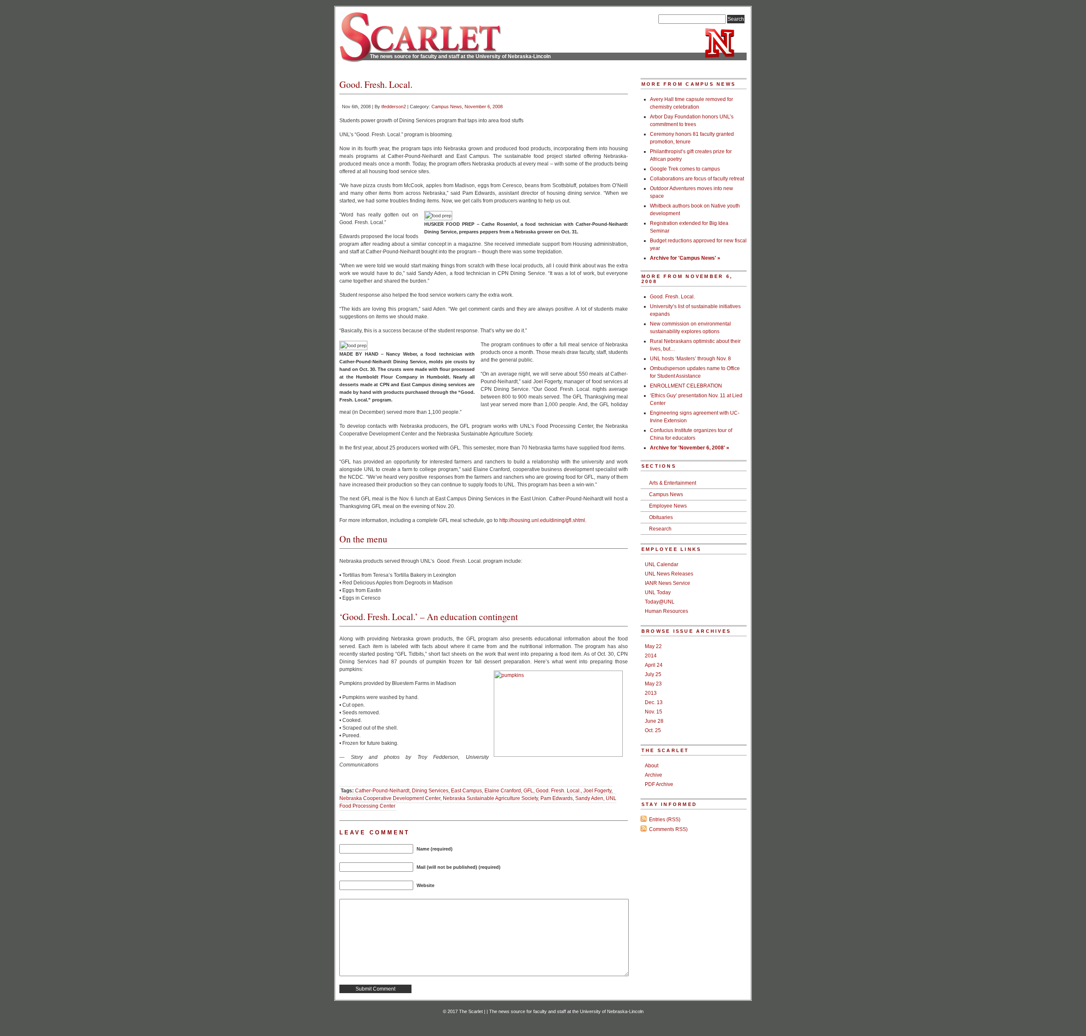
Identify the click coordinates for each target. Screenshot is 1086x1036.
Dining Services (430, 791)
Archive (653, 775)
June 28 (654, 721)
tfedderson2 (393, 106)
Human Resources (666, 611)
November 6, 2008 (484, 106)
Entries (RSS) (664, 820)
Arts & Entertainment (672, 483)
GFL (528, 791)
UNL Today (658, 592)
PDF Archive (659, 784)
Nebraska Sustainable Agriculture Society (490, 798)
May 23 (653, 684)
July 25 (653, 674)
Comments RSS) (668, 829)
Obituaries (661, 517)
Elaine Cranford (502, 791)
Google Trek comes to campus (685, 169)
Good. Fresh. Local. (558, 791)
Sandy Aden (589, 798)
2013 (651, 693)
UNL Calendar (661, 564)
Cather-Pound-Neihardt (382, 791)
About (651, 766)
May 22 (653, 646)
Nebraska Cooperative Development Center (389, 798)
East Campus (466, 791)
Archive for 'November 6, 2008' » (689, 448)
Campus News (446, 106)
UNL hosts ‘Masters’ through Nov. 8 (690, 359)
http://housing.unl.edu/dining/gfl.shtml (542, 520)
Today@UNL (660, 602)
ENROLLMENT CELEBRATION (686, 386)
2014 (651, 656)
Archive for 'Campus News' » (685, 258)
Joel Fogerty (597, 791)
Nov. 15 (653, 712)
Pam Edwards (556, 798)
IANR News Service (667, 583)
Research (660, 529)
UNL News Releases (669, 574)
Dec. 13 (654, 702)
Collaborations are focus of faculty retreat (697, 179)
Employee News (668, 506)
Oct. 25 (653, 730)
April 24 (654, 665)
